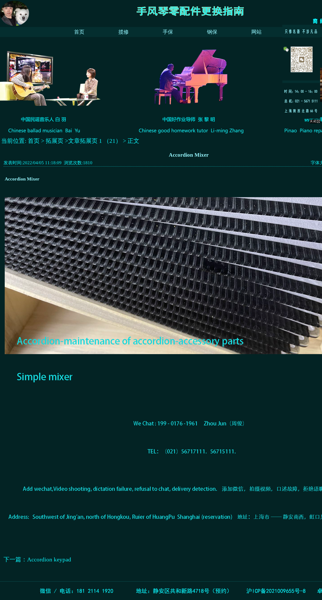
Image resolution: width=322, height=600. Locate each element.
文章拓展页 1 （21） (94, 141)
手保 (168, 32)
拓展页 (55, 141)
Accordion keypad (49, 559)
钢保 (212, 32)
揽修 (123, 32)
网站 (256, 32)
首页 (79, 32)
